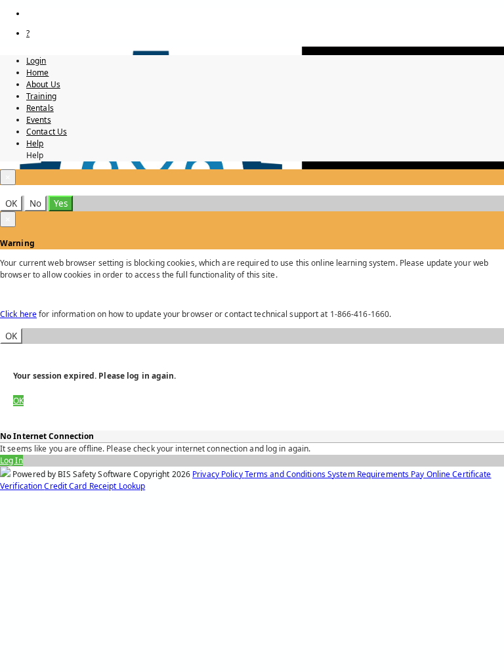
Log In (11, 460)
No (35, 203)
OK (11, 203)
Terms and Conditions (286, 474)
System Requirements (369, 474)
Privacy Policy (218, 474)
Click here (18, 314)
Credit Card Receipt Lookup (94, 486)
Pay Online (431, 474)
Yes (61, 203)
